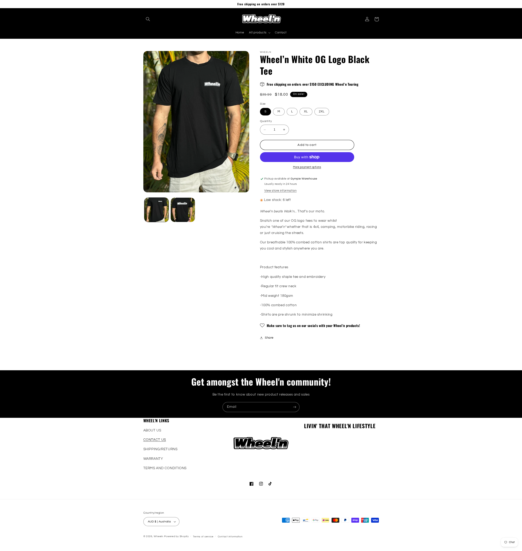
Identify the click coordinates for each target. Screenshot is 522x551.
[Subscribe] (294, 407)
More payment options (307, 167)
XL (306, 111)
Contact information (230, 536)
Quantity (266, 121)
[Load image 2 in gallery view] (183, 210)
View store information (280, 190)
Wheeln (158, 536)
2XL (322, 111)
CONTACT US (154, 440)
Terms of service (203, 536)
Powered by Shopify (176, 536)
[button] (148, 19)
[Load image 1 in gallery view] (156, 210)
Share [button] (269, 337)
